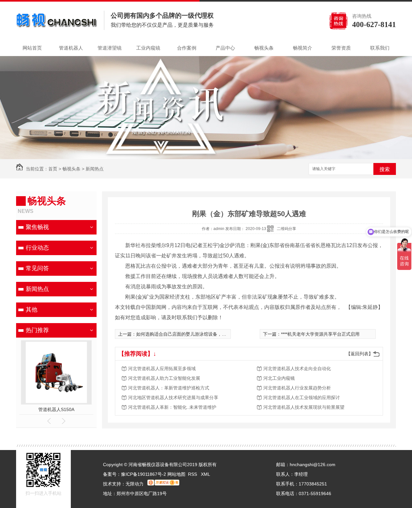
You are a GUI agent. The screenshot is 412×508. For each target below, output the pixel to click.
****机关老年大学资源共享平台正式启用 (320, 334)
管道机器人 (71, 48)
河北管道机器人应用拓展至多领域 (162, 368)
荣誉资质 (341, 48)
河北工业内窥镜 (279, 378)
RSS (193, 474)
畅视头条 (264, 48)
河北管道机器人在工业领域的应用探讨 (301, 397)
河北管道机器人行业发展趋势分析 (297, 387)
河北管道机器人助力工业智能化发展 (164, 378)
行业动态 (37, 247)
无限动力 (135, 483)
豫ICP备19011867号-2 (143, 474)
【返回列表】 (359, 353)
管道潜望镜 (110, 48)
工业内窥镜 (148, 48)
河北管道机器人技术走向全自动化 (297, 368)
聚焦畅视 (37, 227)
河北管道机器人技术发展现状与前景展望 (303, 407)
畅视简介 (302, 48)
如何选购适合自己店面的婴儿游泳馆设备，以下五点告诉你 (194, 334)
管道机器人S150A (56, 409)
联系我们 (379, 48)
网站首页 (32, 48)
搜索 (384, 169)
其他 (31, 309)
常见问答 (37, 268)
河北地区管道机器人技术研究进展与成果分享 (173, 397)
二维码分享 (286, 228)
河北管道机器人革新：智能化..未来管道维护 (172, 407)
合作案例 (186, 48)
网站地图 (176, 474)
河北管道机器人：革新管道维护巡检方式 (168, 387)
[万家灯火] (163, 483)
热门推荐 (37, 330)
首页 (52, 168)
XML (205, 474)
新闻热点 (95, 168)
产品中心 (225, 48)
